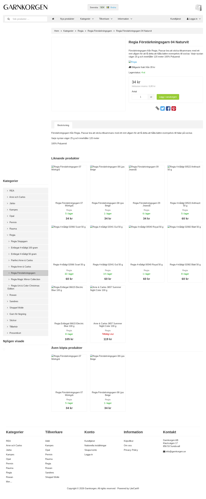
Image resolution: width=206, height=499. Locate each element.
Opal (11, 216)
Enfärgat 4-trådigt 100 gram (24, 247)
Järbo (12, 203)
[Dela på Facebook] (168, 108)
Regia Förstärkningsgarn (22, 273)
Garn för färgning (17, 314)
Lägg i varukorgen (168, 97)
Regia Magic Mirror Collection (25, 279)
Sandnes (13, 301)
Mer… (9, 481)
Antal (134, 91)
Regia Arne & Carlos (20, 266)
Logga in (193, 18)
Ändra (113, 7)
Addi (47, 441)
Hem (56, 31)
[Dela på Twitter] (162, 108)
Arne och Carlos (17, 197)
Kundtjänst (175, 18)
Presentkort (15, 333)
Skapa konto (90, 450)
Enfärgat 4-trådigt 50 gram (23, 254)
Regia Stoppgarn (18, 241)
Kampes (13, 209)
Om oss (128, 445)
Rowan (12, 295)
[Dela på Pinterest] (173, 108)
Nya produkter (67, 18)
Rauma (13, 228)
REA (11, 190)
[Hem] (53, 19)
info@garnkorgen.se (176, 451)
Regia (12, 235)
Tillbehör (13, 326)
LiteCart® (134, 488)
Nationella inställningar (95, 445)
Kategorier (85, 18)
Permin (13, 222)
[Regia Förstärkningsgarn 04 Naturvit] (7, 349)
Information (123, 18)
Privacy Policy (131, 450)
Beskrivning (63, 125)
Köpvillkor (128, 441)
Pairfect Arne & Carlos (21, 260)
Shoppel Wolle (16, 307)
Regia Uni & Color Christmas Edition (24, 287)
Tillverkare (104, 18)
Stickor (12, 320)
